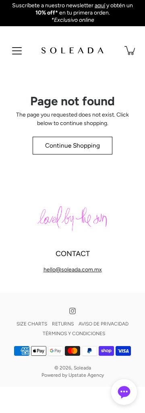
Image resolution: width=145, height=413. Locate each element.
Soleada (82, 368)
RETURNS (63, 324)
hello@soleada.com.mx (73, 269)
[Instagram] (72, 311)
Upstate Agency (86, 375)
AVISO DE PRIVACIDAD (103, 324)
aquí (100, 5)
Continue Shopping (72, 145)
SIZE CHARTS (32, 324)
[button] (124, 392)
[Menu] (17, 50)
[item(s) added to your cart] (130, 50)
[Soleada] (72, 50)
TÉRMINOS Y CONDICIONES (74, 333)
